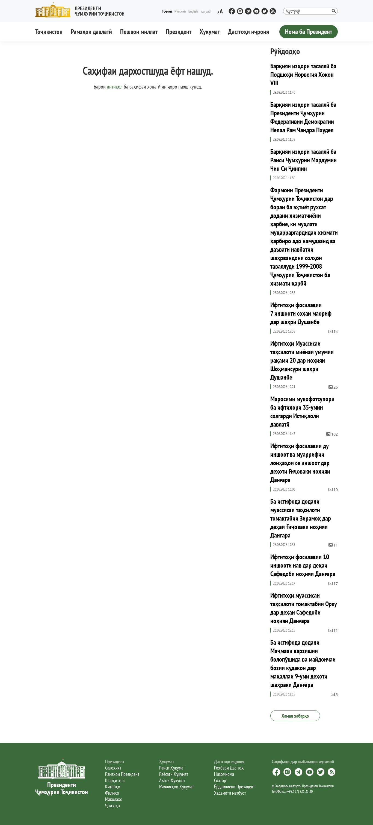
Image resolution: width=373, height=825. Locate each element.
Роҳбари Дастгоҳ (229, 768)
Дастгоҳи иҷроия (248, 31)
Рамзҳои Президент (122, 774)
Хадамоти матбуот (230, 793)
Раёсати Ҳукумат (173, 774)
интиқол (115, 86)
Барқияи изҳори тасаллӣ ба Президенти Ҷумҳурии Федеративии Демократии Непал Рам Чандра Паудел (303, 117)
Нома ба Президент (308, 31)
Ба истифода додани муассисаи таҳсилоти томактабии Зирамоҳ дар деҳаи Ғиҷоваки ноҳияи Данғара (300, 518)
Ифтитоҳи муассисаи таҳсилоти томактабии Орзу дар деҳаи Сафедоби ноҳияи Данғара (303, 608)
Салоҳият (113, 768)
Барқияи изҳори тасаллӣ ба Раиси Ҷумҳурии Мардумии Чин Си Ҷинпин (303, 160)
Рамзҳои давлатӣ (91, 31)
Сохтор (220, 780)
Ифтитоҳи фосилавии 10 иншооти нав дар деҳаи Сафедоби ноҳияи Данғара (302, 565)
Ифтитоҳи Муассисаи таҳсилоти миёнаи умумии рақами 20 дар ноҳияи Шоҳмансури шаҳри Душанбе (302, 360)
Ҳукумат (210, 31)
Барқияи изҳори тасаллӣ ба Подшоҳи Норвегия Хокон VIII (303, 74)
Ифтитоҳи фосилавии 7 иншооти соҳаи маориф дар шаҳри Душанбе (300, 313)
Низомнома (224, 774)
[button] (82, 10)
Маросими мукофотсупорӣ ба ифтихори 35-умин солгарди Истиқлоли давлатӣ (302, 411)
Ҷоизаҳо (112, 805)
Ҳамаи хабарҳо (295, 716)
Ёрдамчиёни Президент (234, 786)
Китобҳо (112, 786)
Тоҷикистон (49, 31)
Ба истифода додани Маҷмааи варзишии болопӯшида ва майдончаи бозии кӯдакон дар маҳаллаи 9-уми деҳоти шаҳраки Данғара (303, 663)
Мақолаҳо (113, 799)
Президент (178, 31)
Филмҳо (112, 793)
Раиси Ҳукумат (172, 768)
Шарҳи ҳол (115, 780)
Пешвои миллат (139, 31)
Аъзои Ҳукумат (172, 780)
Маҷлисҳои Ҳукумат (176, 786)
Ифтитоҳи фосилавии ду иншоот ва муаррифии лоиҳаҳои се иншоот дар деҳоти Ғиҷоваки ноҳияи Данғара (300, 463)
